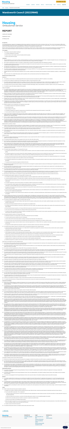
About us (42, 4)
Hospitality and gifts (38, 424)
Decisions (37, 4)
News (54, 4)
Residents (28, 4)
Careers (47, 416)
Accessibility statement (28, 416)
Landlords (33, 4)
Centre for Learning (49, 4)
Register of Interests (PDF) (39, 423)
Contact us (59, 4)
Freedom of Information (39, 419)
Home (3, 7)
